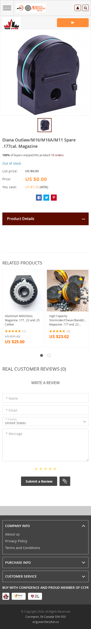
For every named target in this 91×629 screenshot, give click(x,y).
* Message (14, 433)
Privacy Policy (16, 541)
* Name (12, 398)
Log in (77, 8)
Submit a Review (39, 481)
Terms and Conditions (22, 547)
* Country (11, 419)
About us (12, 534)
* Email (11, 410)
